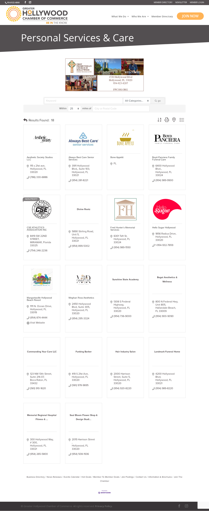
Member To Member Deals (106, 477)
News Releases (54, 477)
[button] (25, 120)
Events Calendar (72, 477)
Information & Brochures (160, 477)
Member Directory (163, 2)
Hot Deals (86, 477)
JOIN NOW (190, 16)
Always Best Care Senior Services (81, 158)
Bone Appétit (116, 157)
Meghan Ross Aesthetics (81, 297)
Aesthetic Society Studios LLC (40, 158)
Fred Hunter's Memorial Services (122, 228)
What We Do (119, 16)
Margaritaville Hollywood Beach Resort (39, 298)
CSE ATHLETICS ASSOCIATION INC (37, 228)
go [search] (159, 100)
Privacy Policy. (104, 506)
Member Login (197, 2)
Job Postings (127, 477)
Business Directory (36, 477)
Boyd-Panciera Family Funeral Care (163, 158)
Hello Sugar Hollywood (164, 227)
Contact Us (141, 477)
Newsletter (181, 2)
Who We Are (139, 16)
